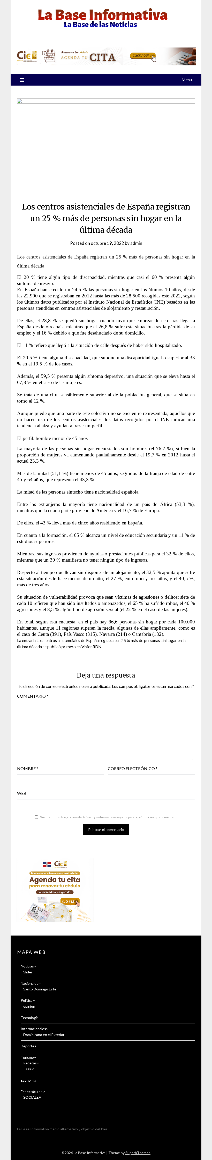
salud (30, 1069)
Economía (28, 1080)
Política (27, 1000)
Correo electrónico (132, 768)
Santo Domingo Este (39, 989)
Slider (27, 972)
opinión (29, 1006)
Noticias (27, 966)
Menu (186, 79)
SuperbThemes (137, 1152)
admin (136, 243)
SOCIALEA (32, 1097)
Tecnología (30, 1017)
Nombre (27, 768)
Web (21, 793)
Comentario (32, 696)
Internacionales (33, 1029)
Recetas (30, 1063)
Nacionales (29, 983)
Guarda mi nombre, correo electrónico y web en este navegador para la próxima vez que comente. (107, 817)
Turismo (27, 1057)
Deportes (28, 1046)
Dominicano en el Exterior (43, 1034)
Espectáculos (31, 1091)
